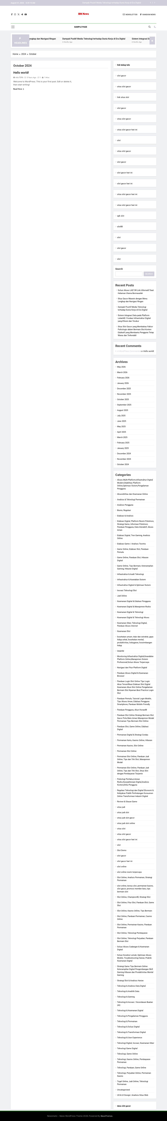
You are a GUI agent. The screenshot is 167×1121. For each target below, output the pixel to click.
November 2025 (124, 394)
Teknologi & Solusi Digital (128, 1027)
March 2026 (122, 372)
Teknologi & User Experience (129, 1037)
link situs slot (123, 97)
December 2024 (124, 453)
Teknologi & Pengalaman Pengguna (132, 1016)
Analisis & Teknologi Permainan (131, 499)
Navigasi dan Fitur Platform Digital (132, 667)
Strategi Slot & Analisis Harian (130, 980)
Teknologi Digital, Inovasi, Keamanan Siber (135, 1043)
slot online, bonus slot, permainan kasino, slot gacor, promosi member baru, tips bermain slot (135, 889)
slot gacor (121, 76)
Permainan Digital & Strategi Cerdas (132, 735)
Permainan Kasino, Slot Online (130, 745)
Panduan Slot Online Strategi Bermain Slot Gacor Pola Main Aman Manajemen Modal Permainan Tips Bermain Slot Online (135, 718)
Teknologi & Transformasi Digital (131, 1032)
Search (119, 269)
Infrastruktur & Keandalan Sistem (131, 579)
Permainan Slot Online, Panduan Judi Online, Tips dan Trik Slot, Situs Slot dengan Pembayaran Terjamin (133, 771)
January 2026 (123, 383)
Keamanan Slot (123, 631)
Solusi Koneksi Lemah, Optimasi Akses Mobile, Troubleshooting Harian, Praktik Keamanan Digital (134, 958)
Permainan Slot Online (126, 751)
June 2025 (121, 421)
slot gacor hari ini (124, 173)
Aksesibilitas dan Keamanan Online (132, 494)
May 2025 (121, 426)
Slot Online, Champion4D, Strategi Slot (133, 897)
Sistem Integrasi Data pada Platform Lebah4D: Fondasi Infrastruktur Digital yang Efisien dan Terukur (101, 3)
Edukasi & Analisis (125, 516)
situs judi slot (123, 812)
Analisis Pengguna (125, 505)
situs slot (121, 828)
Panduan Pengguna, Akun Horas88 (132, 710)
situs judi (121, 807)
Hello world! (21, 72)
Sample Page (80, 27)
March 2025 (122, 437)
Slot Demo (121, 850)
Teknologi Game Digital (127, 1048)
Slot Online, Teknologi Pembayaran (132, 933)
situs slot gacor (124, 86)
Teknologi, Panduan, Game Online (131, 1067)
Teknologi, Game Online (127, 1054)
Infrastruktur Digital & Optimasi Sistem (134, 585)
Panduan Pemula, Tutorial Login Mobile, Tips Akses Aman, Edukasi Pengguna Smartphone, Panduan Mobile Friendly (134, 701)
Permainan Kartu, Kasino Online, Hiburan (134, 740)
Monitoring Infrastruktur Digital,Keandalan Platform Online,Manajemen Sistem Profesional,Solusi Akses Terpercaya (135, 659)
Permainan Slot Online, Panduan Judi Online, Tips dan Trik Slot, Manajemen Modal (133, 759)
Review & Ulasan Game (127, 801)
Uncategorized (123, 1090)
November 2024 (124, 459)
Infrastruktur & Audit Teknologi (130, 574)
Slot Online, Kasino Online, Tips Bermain (134, 911)
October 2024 (123, 464)
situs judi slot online (126, 823)
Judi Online (122, 596)
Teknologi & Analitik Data (128, 991)
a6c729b (19, 77)
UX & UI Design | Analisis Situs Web (132, 1095)
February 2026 (123, 378)
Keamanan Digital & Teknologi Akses (133, 617)
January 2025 (123, 448)
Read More (17, 89)
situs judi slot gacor (126, 818)
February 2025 (123, 443)
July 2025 (121, 415)
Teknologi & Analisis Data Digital (131, 986)
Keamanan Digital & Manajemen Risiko (134, 606)
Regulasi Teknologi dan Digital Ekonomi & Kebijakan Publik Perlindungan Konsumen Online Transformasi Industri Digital (135, 793)
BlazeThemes (106, 1116)
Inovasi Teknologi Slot (127, 590)
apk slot (120, 216)
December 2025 (124, 388)
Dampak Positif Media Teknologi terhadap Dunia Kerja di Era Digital (72, 39)
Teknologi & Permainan (127, 1021)
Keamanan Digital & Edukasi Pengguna (134, 601)
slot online (121, 866)
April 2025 (121, 432)
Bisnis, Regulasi (124, 510)
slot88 (120, 226)
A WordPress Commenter (128, 351)
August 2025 (122, 410)
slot (119, 140)
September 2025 (124, 405)
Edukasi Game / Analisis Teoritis (131, 544)
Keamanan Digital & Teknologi (130, 612)
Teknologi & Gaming (126, 997)
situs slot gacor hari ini (127, 130)
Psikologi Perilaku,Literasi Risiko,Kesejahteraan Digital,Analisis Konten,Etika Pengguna (133, 782)
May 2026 (121, 367)
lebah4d (120, 651)
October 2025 (123, 399)
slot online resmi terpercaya (129, 872)
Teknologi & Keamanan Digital (130, 1010)
